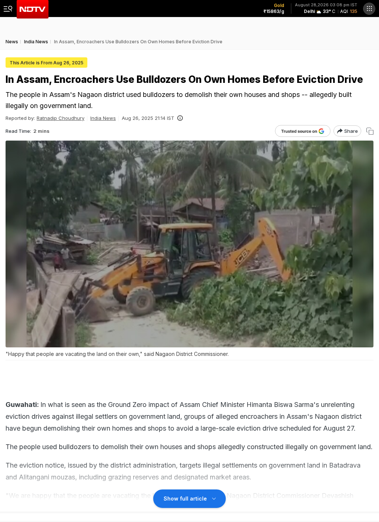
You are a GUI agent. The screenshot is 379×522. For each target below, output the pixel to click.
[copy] (369, 131)
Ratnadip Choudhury (60, 118)
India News (103, 118)
